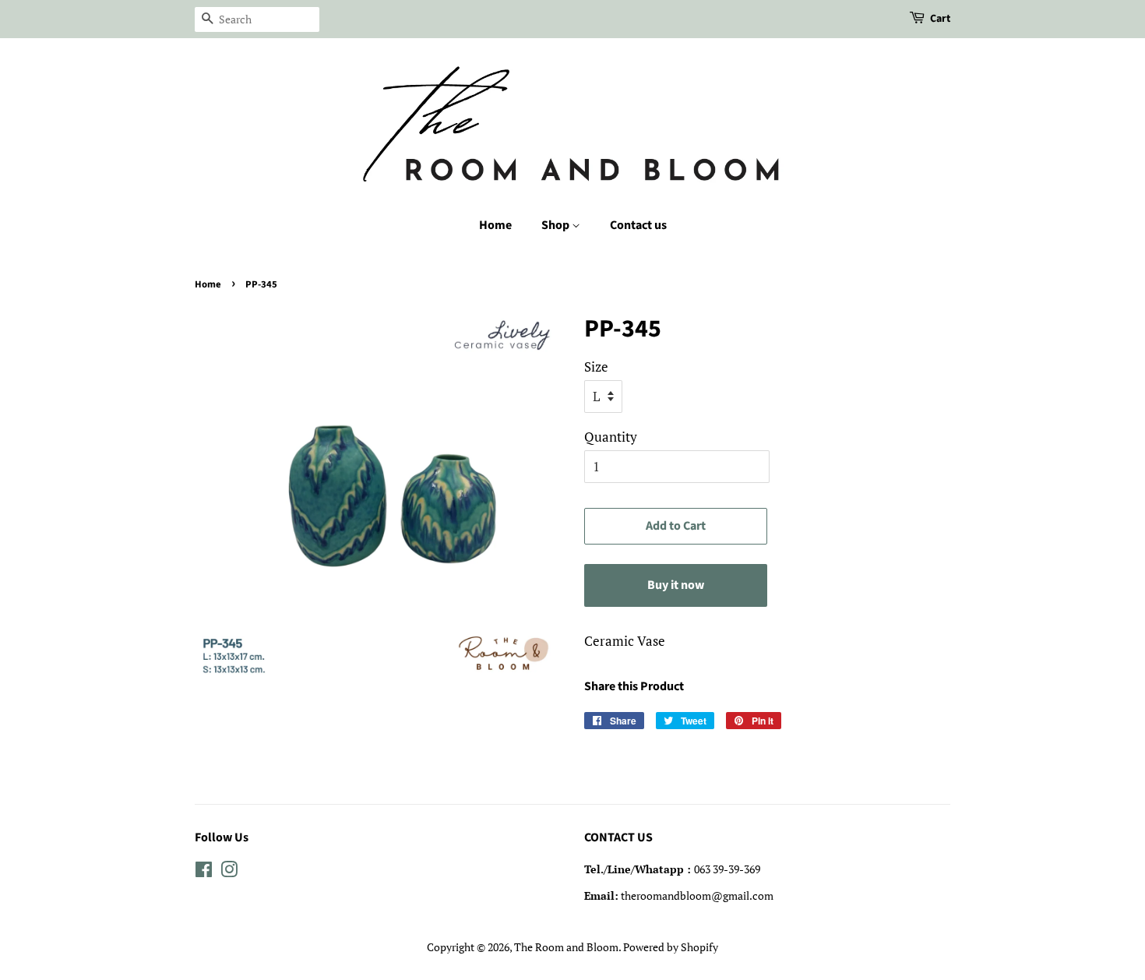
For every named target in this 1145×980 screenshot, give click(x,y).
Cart (940, 18)
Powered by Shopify (670, 946)
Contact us (638, 225)
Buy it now (675, 585)
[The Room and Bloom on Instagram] (229, 872)
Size (596, 366)
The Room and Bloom (566, 946)
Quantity (610, 437)
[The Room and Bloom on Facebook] (204, 872)
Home (495, 225)
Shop (556, 225)
